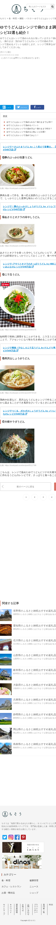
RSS (51, 905)
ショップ (34, 892)
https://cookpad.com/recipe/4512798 (20, 465)
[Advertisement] (28, 49)
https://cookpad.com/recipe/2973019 (20, 393)
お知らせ (23, 907)
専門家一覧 (44, 908)
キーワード (11, 908)
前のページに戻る (25, 486)
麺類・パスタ (25, 18)
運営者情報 (17, 908)
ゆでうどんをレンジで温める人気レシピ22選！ (27, 132)
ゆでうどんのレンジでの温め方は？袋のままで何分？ (29, 129)
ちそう (3, 18)
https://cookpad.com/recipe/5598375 (20, 330)
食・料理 (13, 18)
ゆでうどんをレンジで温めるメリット (23, 125)
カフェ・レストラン (11, 886)
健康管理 (34, 880)
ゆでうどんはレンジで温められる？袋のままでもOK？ (30, 122)
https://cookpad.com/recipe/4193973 (20, 188)
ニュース (34, 886)
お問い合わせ (28, 909)
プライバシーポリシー (36, 908)
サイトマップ (4, 909)
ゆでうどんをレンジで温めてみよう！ (23, 135)
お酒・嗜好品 (8, 892)
